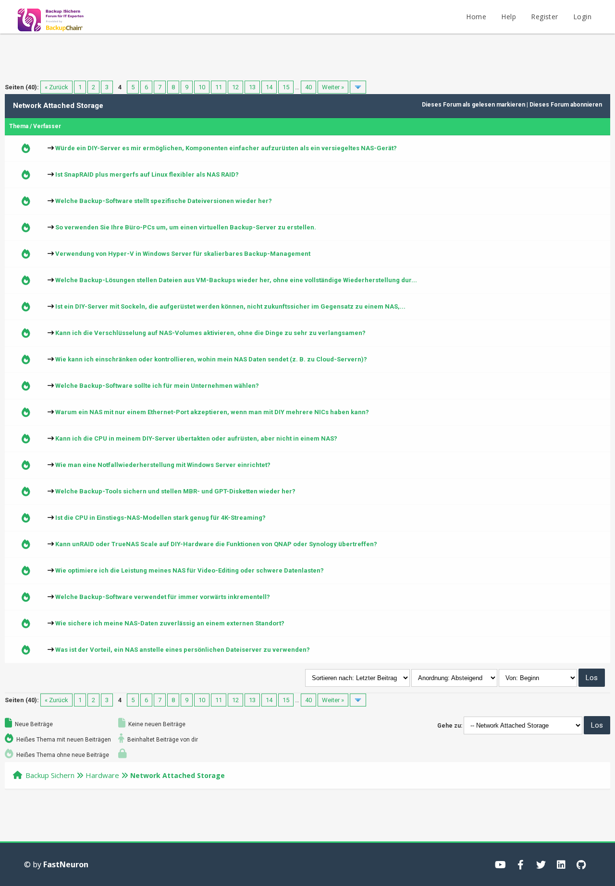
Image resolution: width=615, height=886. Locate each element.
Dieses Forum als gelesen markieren (473, 104)
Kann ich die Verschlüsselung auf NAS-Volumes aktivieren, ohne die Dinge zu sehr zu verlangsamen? (210, 332)
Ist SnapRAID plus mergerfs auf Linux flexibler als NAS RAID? (147, 174)
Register (544, 16)
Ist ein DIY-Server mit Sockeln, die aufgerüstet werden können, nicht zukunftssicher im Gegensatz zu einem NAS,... (230, 306)
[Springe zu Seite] (358, 87)
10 (201, 87)
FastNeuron (65, 864)
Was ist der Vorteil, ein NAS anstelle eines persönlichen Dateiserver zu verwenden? (182, 649)
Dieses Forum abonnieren (565, 104)
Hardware (102, 775)
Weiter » (333, 87)
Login (582, 16)
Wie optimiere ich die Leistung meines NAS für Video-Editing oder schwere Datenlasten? (189, 570)
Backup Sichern (49, 775)
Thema (18, 126)
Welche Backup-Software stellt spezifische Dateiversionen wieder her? (163, 200)
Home (476, 16)
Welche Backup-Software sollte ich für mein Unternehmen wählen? (157, 385)
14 (269, 87)
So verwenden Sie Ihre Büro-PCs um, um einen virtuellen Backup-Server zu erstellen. (185, 227)
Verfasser (47, 126)
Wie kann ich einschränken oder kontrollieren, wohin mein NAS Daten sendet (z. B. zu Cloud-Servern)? (211, 359)
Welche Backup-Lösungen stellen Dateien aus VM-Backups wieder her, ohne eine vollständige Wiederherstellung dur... (236, 280)
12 (235, 87)
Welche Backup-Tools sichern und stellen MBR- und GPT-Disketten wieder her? (175, 491)
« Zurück (56, 87)
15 (286, 87)
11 (218, 87)
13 (252, 87)
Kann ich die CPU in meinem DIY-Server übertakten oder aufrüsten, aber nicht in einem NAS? (196, 438)
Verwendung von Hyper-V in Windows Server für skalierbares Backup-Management (182, 253)
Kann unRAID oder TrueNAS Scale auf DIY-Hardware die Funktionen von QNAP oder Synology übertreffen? (216, 544)
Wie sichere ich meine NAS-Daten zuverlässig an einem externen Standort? (169, 623)
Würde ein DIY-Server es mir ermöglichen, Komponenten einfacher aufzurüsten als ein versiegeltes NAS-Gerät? (226, 148)
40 (308, 87)
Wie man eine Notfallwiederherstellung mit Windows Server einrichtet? (163, 464)
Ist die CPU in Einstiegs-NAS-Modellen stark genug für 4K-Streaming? (160, 517)
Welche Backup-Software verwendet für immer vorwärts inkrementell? (162, 596)
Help (508, 16)
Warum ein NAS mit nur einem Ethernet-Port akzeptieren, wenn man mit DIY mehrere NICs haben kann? (212, 412)
